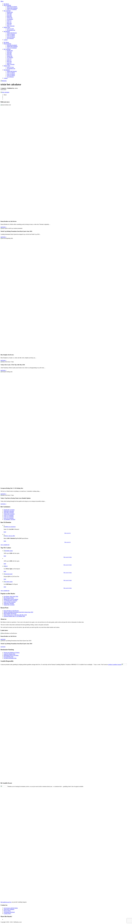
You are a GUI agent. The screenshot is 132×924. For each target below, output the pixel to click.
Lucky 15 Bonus (11, 34)
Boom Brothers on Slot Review (11, 610)
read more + (3, 227)
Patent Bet (9, 16)
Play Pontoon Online (9, 597)
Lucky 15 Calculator (9, 515)
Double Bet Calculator (9, 509)
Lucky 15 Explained (12, 9)
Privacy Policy (7, 910)
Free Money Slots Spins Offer (11, 596)
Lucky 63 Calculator (9, 518)
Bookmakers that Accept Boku (11, 655)
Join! (5, 532)
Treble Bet (9, 13)
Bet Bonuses (7, 31)
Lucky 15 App (10, 28)
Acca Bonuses (10, 38)
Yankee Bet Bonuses (12, 32)
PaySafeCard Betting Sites (10, 658)
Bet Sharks (6, 4)
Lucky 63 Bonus (11, 37)
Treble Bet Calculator (9, 511)
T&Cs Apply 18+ (67, 533)
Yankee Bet (9, 17)
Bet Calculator (7, 10)
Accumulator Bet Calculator (10, 600)
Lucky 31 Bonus (11, 35)
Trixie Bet (9, 15)
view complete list (5, 544)
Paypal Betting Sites (8, 656)
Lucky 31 (9, 21)
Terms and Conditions (9, 909)
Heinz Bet (9, 23)
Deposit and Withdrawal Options (11, 652)
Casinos (5, 39)
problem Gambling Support (114, 664)
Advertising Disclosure (9, 912)
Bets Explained (7, 5)
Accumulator (10, 19)
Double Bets (10, 12)
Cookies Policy (7, 913)
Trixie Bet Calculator (9, 512)
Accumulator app (11, 30)
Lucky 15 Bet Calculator (10, 602)
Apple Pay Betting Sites (9, 654)
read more (3, 639)
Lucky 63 (9, 24)
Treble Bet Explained (12, 6)
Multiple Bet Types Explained (11, 599)
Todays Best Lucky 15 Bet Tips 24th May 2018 (15, 614)
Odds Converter (10, 26)
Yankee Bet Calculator (9, 514)
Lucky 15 (9, 20)
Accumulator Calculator (9, 519)
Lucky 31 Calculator (9, 516)
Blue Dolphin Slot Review (10, 613)
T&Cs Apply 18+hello (67, 557)
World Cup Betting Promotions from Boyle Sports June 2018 (18, 612)
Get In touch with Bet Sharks (11, 908)
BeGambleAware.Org (6, 902)
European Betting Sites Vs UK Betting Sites (14, 616)
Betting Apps (7, 27)
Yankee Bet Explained (12, 8)
